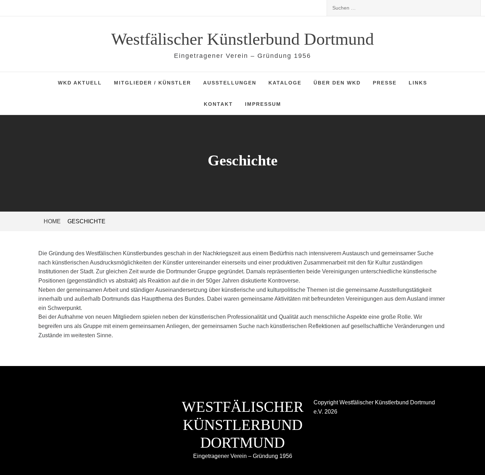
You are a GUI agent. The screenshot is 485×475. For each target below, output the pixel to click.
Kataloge (284, 83)
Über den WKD (337, 83)
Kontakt (218, 104)
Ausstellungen (229, 83)
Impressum (263, 104)
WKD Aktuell (80, 83)
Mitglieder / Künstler (152, 83)
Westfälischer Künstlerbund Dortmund (242, 38)
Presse (385, 83)
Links (418, 83)
